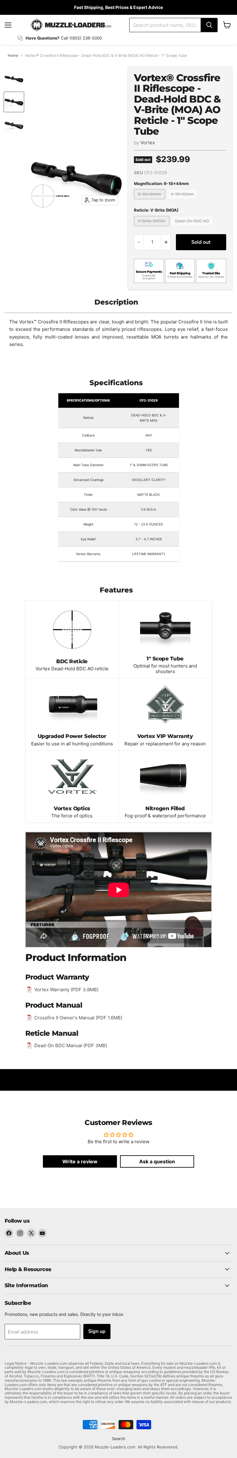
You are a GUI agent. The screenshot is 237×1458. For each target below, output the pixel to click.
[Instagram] (20, 1233)
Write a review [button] (80, 1161)
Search (118, 1438)
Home (13, 55)
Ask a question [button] (157, 1161)
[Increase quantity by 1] (166, 242)
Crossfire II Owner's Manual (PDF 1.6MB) (78, 1018)
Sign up (97, 1331)
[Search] (209, 25)
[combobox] (165, 25)
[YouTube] (42, 1233)
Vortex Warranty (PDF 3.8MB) (66, 989)
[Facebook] (9, 1233)
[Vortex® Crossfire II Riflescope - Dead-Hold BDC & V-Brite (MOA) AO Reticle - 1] (14, 79)
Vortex (147, 142)
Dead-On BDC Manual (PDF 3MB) (70, 1045)
